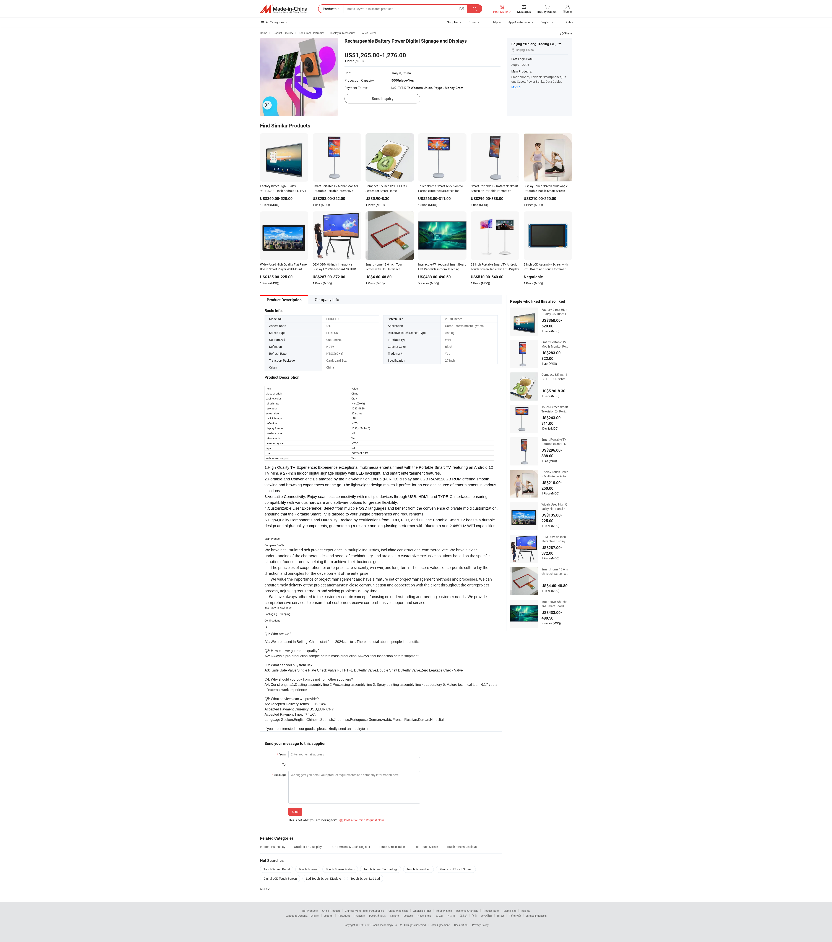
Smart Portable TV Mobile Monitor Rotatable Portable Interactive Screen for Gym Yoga (554, 344)
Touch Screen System (340, 869)
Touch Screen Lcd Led (365, 878)
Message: (279, 775)
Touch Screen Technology (381, 869)
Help (495, 22)
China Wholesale (398, 910)
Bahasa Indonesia (536, 915)
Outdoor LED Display (308, 847)
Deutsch (408, 915)
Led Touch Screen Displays (323, 878)
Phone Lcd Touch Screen (455, 869)
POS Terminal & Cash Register (350, 847)
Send (295, 812)
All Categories (275, 22)
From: (281, 754)
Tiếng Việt (515, 915)
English (314, 915)
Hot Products (310, 910)
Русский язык (377, 915)
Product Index (491, 910)
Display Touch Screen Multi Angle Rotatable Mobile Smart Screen (554, 474)
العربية (439, 915)
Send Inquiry (382, 98)
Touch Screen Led (418, 869)
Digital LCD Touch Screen (280, 878)
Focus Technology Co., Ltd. (388, 925)
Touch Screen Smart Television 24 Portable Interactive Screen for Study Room (555, 409)
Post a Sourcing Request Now (362, 820)
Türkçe (500, 915)
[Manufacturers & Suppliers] (283, 8)
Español (328, 915)
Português (344, 915)
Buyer (472, 22)
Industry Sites (444, 910)
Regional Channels (467, 910)
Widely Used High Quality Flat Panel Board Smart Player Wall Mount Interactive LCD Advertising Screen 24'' (554, 506)
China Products (331, 910)
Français (359, 915)
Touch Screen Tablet (392, 847)
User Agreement (440, 925)
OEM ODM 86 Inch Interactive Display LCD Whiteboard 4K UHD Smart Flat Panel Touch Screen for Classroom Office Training (555, 539)
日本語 (463, 915)
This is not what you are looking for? (312, 820)
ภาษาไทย (486, 915)
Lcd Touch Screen (426, 847)
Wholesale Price (422, 910)
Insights (525, 910)
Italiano (394, 915)
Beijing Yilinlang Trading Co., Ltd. (536, 44)
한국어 (451, 915)
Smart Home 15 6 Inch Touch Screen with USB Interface (554, 571)
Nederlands (424, 915)
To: (284, 764)
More (514, 87)
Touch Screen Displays (462, 847)
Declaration (461, 925)
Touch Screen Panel (276, 869)
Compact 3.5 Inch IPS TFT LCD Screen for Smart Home (554, 376)
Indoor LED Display (272, 847)
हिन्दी (474, 915)
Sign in (567, 11)
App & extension (519, 22)
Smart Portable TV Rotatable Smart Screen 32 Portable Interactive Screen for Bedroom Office (555, 441)
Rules (569, 22)
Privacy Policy (480, 925)
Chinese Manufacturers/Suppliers (364, 910)
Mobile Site (510, 910)
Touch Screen (308, 869)
